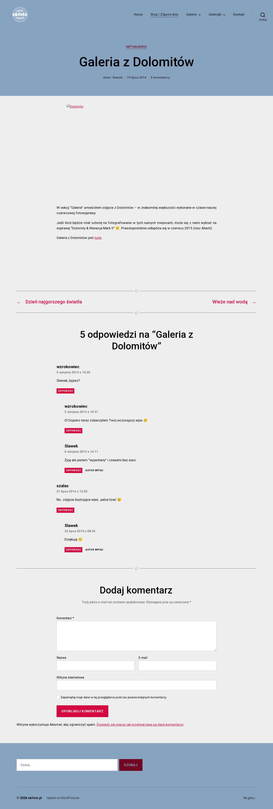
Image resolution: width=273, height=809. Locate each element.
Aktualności (136, 46)
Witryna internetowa (70, 677)
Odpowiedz (65, 391)
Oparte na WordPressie (63, 798)
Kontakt (238, 14)
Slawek (118, 77)
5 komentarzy (160, 77)
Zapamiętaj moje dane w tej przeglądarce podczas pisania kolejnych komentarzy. (114, 697)
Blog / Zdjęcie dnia (164, 14)
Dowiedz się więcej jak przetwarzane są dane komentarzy (140, 725)
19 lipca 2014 (136, 77)
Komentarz (65, 618)
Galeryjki (215, 14)
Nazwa (61, 658)
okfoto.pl (35, 798)
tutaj (98, 238)
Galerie (191, 14)
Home (138, 14)
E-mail (142, 658)
